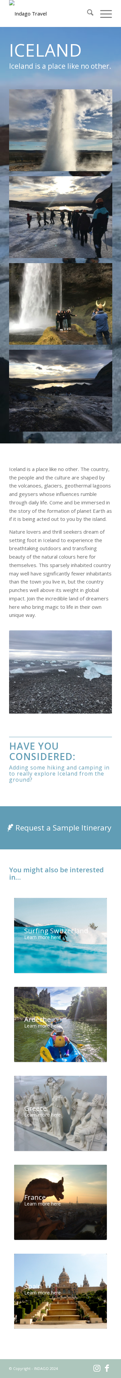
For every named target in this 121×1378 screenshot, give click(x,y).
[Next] (97, 672)
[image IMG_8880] (63, 132)
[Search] (86, 13)
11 (87, 706)
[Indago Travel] (50, 13)
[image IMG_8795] (63, 219)
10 (82, 706)
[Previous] (24, 672)
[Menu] (102, 13)
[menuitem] (86, 13)
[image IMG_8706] (63, 306)
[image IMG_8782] (63, 393)
